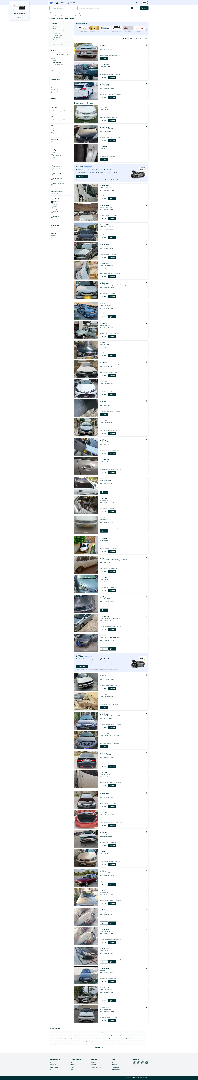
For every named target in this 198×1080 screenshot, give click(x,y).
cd (111, 1028)
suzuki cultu (117, 1028)
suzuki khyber (54, 1037)
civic (83, 1028)
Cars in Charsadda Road (77, 16)
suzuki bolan (91, 1031)
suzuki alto (62, 1031)
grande (122, 1031)
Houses (86, 13)
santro (97, 1031)
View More (98, 1044)
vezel (136, 1037)
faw (61, 1040)
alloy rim (104, 1040)
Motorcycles (78, 13)
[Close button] (28, 2)
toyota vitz (131, 1034)
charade (87, 1034)
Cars (72, 13)
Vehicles (57, 16)
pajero (105, 1037)
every (52, 1034)
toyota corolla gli (68, 1034)
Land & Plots (108, 13)
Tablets (101, 13)
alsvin (91, 1040)
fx (84, 1031)
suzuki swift (135, 1031)
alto (70, 1028)
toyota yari (85, 1037)
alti (81, 1034)
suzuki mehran (54, 1031)
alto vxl (143, 1040)
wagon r (76, 1031)
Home (51, 16)
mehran (65, 1028)
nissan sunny (124, 1034)
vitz (93, 1028)
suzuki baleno (111, 1040)
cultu (59, 1028)
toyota (128, 1031)
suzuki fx (131, 1037)
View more (53, 186)
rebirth (77, 1040)
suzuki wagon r (54, 1040)
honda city (53, 1028)
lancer (143, 1034)
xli (80, 1031)
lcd (102, 1031)
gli (103, 1028)
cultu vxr (97, 1040)
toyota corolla (135, 1028)
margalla (128, 1040)
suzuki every (143, 1031)
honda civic (76, 1028)
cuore (119, 1037)
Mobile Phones (65, 13)
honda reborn (63, 1037)
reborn (93, 1034)
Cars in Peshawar (65, 16)
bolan (107, 1031)
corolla (88, 1028)
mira (107, 1028)
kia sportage (59, 1034)
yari (112, 1031)
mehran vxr (115, 1034)
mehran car (100, 1034)
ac (72, 1040)
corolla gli (107, 1034)
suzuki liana (112, 1037)
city (124, 1028)
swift (128, 1028)
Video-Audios (93, 13)
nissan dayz (84, 1040)
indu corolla (120, 1040)
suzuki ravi (67, 1040)
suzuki (98, 1028)
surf (79, 1037)
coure (142, 1028)
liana (117, 1031)
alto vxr (69, 1031)
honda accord (72, 1037)
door (100, 1037)
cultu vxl (142, 1037)
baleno (77, 1034)
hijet (138, 1034)
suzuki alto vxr (136, 1040)
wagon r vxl (93, 1037)
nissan (124, 1037)
